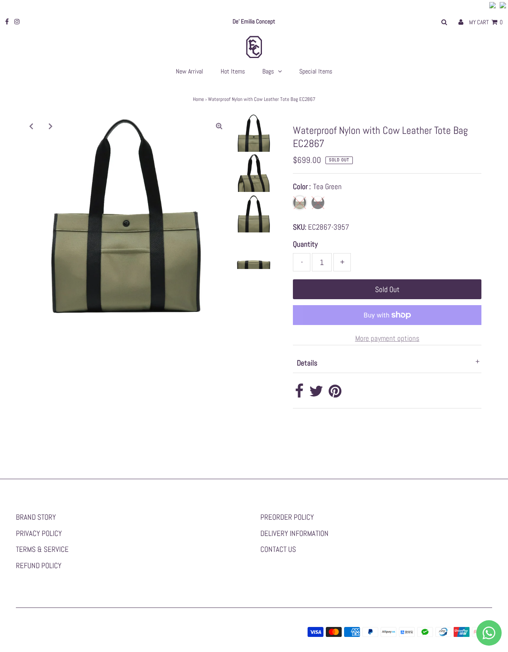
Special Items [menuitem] (315, 71)
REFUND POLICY (39, 566)
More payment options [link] (387, 338)
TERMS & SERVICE (42, 549)
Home (198, 99)
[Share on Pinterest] (335, 394)
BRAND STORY (36, 517)
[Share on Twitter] (316, 394)
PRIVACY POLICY (39, 533)
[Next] (51, 126)
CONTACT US (278, 549)
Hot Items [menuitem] (233, 71)
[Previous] (31, 126)
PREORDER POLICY (287, 517)
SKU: (299, 227)
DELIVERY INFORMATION (294, 533)
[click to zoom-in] (219, 126)
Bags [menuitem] (268, 71)
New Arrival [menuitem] (189, 71)
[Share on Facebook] (299, 394)
